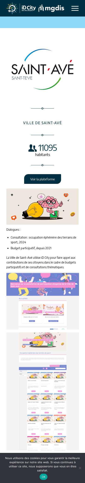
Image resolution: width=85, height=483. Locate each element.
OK (44, 476)
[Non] (80, 468)
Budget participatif (35, 29)
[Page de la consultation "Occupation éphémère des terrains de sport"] (44, 392)
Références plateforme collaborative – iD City (34, 39)
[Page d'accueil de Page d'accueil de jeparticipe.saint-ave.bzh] (44, 302)
